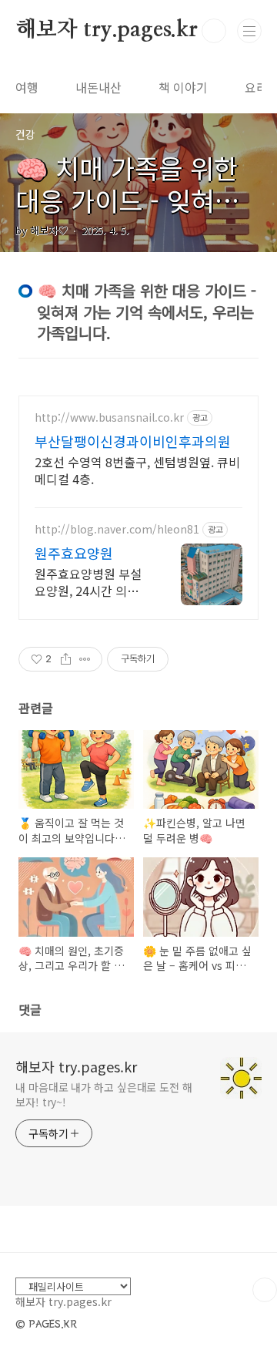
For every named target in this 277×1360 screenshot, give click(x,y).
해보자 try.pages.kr (106, 30)
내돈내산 (98, 87)
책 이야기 (183, 87)
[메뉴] (249, 31)
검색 (213, 30)
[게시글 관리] (85, 659)
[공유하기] (65, 659)
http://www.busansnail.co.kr (109, 417)
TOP (264, 1290)
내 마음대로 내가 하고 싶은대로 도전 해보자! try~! (103, 1094)
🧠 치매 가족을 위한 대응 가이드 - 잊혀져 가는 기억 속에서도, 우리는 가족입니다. (137, 216)
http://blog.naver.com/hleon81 (117, 529)
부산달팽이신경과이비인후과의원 (133, 441)
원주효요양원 (74, 553)
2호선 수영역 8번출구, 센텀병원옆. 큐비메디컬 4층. (137, 470)
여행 (26, 87)
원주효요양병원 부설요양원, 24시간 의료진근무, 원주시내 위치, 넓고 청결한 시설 (92, 581)
